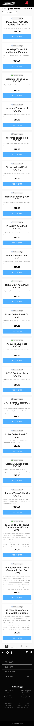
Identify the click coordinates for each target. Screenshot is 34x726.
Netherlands (8, 697)
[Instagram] (7, 652)
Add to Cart (17, 37)
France (8, 695)
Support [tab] (9, 667)
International (25, 697)
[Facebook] (11, 652)
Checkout (27, 8)
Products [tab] (10, 662)
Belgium (25, 695)
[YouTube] (3, 652)
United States (8, 691)
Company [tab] (9, 677)
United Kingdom (25, 691)
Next (26, 646)
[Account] (26, 652)
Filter (10, 12)
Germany (25, 693)
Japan (8, 693)
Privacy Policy (9, 705)
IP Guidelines (8, 707)
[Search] (31, 652)
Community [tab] (10, 672)
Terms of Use (8, 703)
